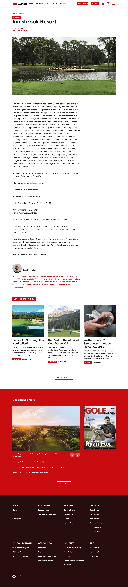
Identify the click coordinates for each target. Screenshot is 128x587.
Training (54, 3)
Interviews (42, 548)
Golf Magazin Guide (97, 527)
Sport (14, 514)
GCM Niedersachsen (20, 556)
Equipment (39, 3)
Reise (47, 3)
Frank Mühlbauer (22, 30)
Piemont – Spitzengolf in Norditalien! (28, 341)
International (94, 519)
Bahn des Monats (96, 523)
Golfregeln (16, 519)
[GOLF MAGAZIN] (19, 3)
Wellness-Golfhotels (45, 560)
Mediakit (67, 565)
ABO (92, 543)
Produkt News (43, 510)
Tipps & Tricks (69, 510)
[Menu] (114, 3)
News (14, 510)
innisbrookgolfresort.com (31, 183)
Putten (66, 519)
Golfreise (95, 505)
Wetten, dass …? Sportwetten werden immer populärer (97, 343)
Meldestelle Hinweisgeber (74, 560)
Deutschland (94, 514)
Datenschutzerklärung (72, 548)
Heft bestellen (64, 484)
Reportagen (42, 552)
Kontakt (69, 543)
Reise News (94, 510)
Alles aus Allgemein (64, 377)
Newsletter (83, 4)
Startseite (15, 13)
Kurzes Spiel (68, 523)
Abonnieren (94, 548)
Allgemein (23, 13)
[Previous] (72, 455)
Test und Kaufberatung (47, 514)
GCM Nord (16, 552)
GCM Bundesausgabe (20, 548)
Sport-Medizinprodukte (47, 556)
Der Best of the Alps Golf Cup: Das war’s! (64, 341)
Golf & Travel (95, 531)
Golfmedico (45, 543)
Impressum (68, 556)
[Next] (77, 455)
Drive (31, 3)
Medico (63, 3)
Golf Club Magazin (23, 543)
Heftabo (95, 4)
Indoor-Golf (68, 514)
